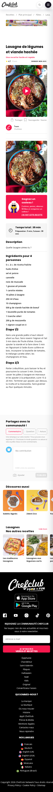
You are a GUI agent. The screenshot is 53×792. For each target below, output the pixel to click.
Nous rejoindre (26, 731)
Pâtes (38, 14)
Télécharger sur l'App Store (26, 597)
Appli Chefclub (27, 716)
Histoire (26, 712)
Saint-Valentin (26, 665)
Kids (26, 680)
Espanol (28, 759)
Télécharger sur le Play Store (26, 605)
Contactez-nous (26, 727)
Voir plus (43, 529)
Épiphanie (26, 658)
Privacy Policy (14, 785)
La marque (26, 701)
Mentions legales (26, 723)
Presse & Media (26, 719)
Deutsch (28, 748)
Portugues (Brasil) (28, 770)
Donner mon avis (39, 61)
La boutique (26, 704)
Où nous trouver (26, 708)
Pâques (26, 669)
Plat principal (25, 14)
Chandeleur (26, 661)
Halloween (26, 673)
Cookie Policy (29, 785)
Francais (28, 744)
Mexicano (28, 763)
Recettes (10, 14)
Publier (41, 475)
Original (26, 684)
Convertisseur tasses (26, 688)
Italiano (28, 766)
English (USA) (28, 755)
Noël (26, 676)
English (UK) (28, 751)
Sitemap (41, 785)
